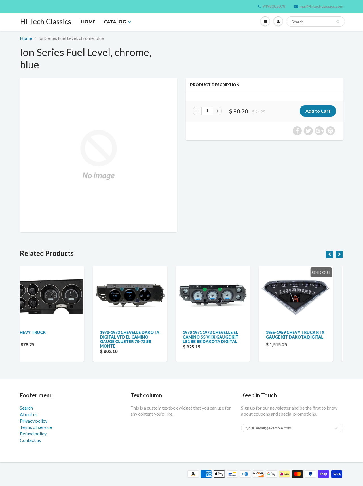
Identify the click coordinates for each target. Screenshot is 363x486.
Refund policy (33, 433)
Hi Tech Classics (45, 21)
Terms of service (36, 427)
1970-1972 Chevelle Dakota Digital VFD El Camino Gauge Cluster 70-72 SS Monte (63, 339)
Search (26, 407)
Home (88, 21)
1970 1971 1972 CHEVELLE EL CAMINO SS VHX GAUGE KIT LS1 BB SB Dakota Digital (144, 337)
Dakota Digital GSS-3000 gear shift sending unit (310, 334)
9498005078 (274, 6)
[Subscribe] (336, 428)
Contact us (30, 440)
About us (28, 414)
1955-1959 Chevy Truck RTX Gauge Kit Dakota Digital (229, 334)
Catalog (115, 21)
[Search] (338, 21)
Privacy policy (33, 420)
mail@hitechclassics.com (321, 6)
